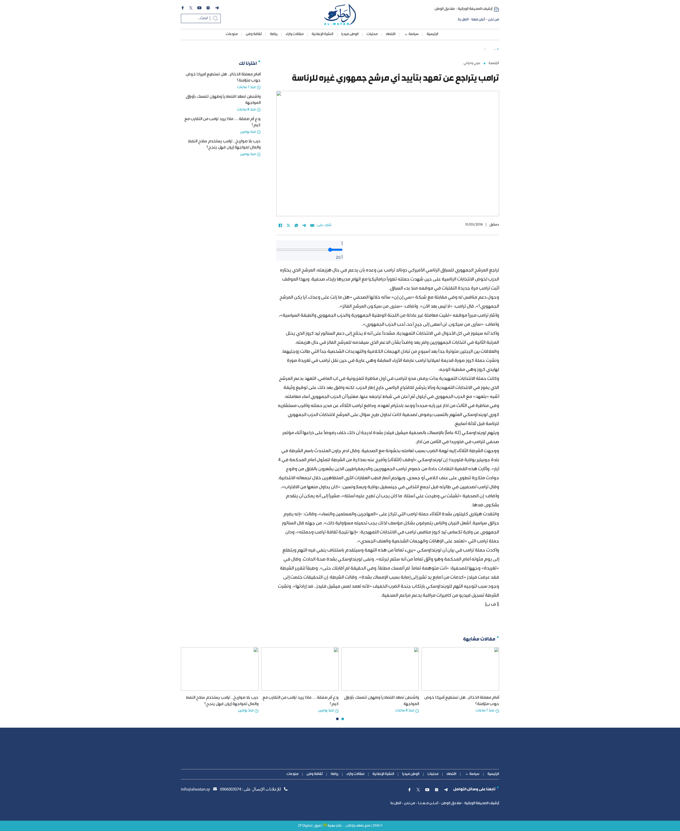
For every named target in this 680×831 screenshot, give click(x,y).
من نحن (493, 20)
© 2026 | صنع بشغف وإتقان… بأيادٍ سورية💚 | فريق (348, 826)
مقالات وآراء (295, 34)
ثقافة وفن (254, 34)
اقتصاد (391, 34)
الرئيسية (432, 34)
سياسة (414, 34)
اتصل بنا (463, 20)
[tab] (342, 719)
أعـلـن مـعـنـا (428, 803)
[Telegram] (304, 226)
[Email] (312, 226)
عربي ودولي (472, 63)
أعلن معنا (478, 20)
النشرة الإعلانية (322, 34)
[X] (288, 226)
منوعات (232, 34)
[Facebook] (280, 226)
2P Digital (305, 826)
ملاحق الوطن (445, 9)
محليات (372, 34)
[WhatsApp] (296, 226)
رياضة (274, 34)
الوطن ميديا (350, 34)
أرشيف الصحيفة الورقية (475, 9)
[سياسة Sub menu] (406, 34)
